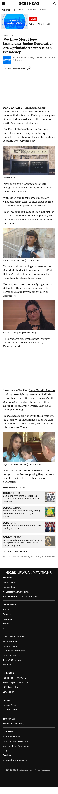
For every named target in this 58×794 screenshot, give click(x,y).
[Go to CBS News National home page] (29, 3)
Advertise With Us (11, 655)
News (21, 9)
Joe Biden (13, 551)
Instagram (7, 619)
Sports (43, 9)
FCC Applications (11, 687)
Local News (8, 35)
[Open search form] (54, 3)
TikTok (6, 624)
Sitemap (7, 665)
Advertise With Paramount (15, 741)
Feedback (8, 755)
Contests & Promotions (14, 651)
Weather (32, 9)
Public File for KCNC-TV (14, 678)
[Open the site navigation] (10, 3)
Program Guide (10, 646)
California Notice (11, 709)
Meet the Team (10, 641)
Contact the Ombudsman (15, 760)
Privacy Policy (9, 705)
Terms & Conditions (12, 660)
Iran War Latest (10, 587)
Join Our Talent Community (16, 746)
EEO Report (8, 692)
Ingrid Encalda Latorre (42, 390)
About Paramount (11, 737)
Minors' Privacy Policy (13, 723)
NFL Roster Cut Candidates (16, 592)
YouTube (7, 609)
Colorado (7, 9)
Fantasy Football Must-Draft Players (20, 596)
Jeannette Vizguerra (25, 133)
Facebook (8, 614)
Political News (10, 582)
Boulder (24, 551)
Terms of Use (9, 719)
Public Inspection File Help (16, 682)
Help (5, 751)
